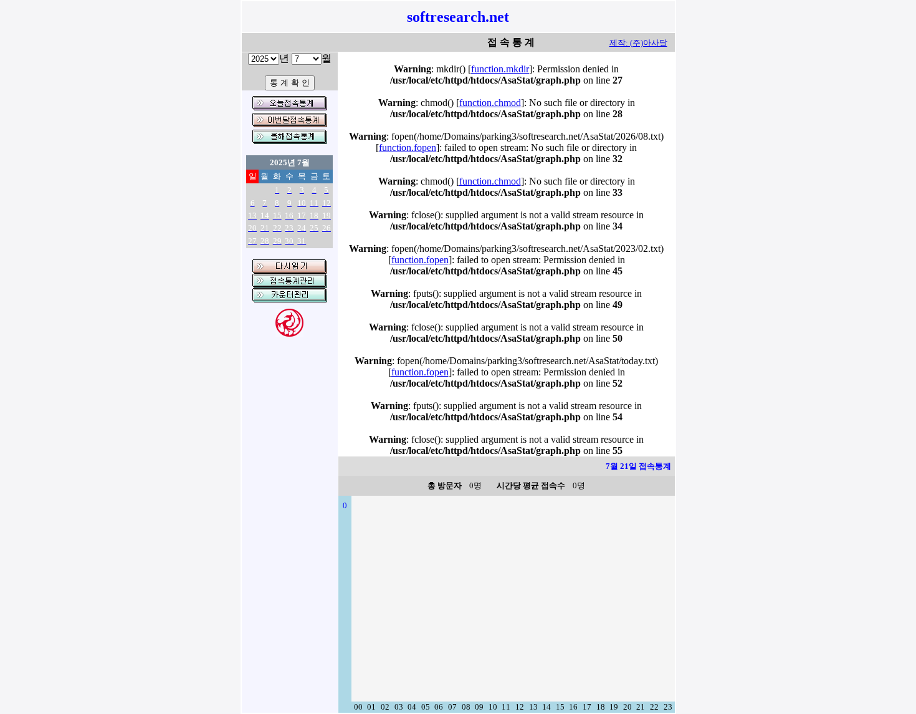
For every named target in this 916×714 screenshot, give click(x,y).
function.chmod (490, 102)
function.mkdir (500, 69)
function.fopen (407, 147)
